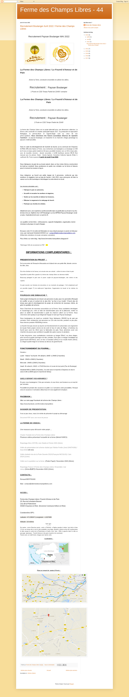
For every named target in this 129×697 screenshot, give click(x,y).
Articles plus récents (26, 670)
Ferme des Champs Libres (93, 25)
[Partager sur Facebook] (64, 665)
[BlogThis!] (60, 665)
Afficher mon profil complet (91, 27)
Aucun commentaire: (50, 664)
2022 (87, 35)
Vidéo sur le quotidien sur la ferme (32, 461)
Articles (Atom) (32, 673)
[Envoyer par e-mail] (58, 665)
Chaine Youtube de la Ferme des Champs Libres (37, 435)
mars (88, 41)
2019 (87, 53)
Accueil (49, 670)
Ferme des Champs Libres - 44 (61, 9)
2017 (87, 58)
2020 (87, 51)
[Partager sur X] (62, 665)
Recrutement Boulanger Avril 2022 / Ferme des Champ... (96, 44)
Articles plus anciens (71, 670)
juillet (88, 37)
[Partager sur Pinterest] (66, 665)
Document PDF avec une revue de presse (34, 417)
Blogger (72, 684)
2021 (87, 48)
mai (88, 39)
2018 (87, 55)
